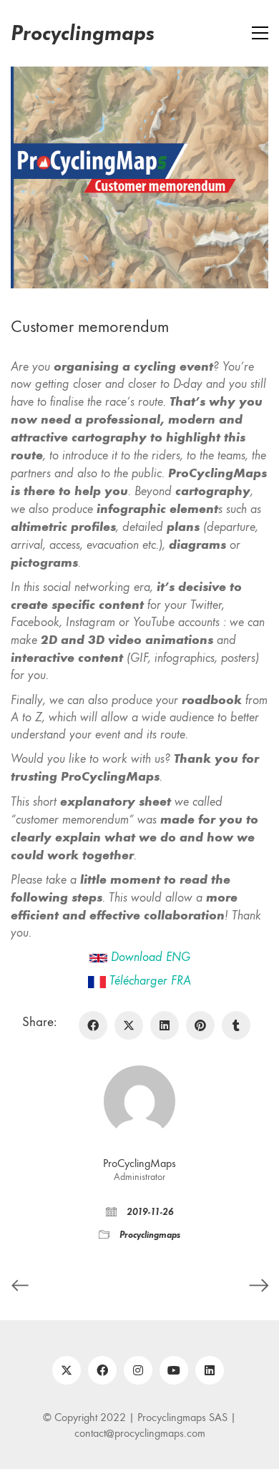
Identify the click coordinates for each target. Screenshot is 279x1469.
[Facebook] (93, 1025)
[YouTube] (174, 1370)
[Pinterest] (200, 1025)
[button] (260, 33)
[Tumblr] (236, 1025)
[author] (139, 1101)
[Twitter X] (128, 1025)
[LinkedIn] (164, 1025)
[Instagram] (138, 1370)
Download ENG (150, 957)
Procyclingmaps (149, 1235)
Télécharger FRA (150, 980)
